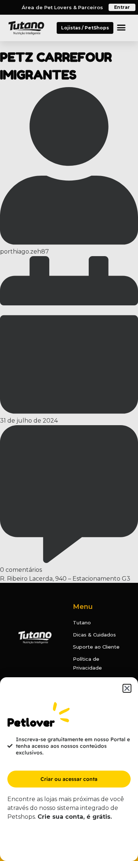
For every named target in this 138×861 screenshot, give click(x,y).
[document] (69, 430)
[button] (127, 688)
